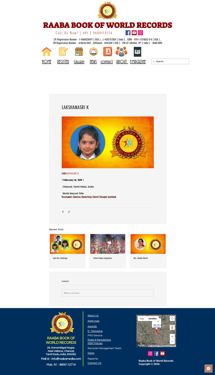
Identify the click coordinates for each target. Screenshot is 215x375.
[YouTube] (134, 32)
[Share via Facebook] (63, 212)
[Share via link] (69, 212)
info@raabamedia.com (66, 358)
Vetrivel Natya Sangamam (102, 258)
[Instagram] (140, 32)
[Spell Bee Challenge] (67, 244)
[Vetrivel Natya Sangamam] (107, 244)
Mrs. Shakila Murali (141, 258)
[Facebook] (128, 32)
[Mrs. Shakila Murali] (148, 244)
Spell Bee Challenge (60, 258)
